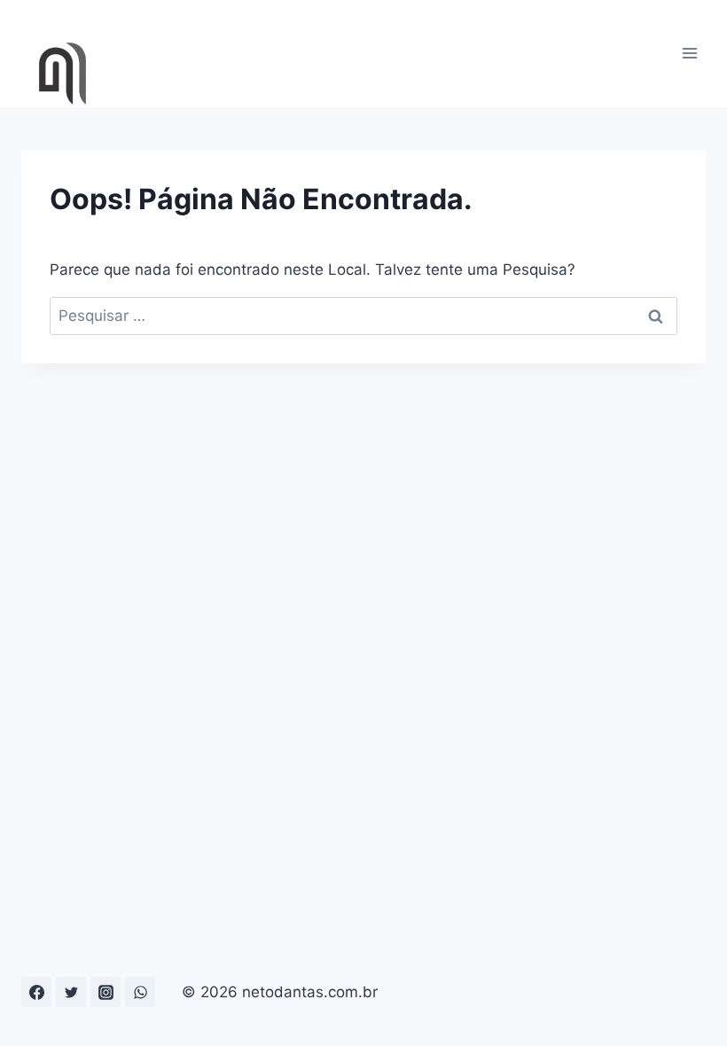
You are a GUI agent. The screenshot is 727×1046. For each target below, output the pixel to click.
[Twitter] (71, 992)
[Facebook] (36, 992)
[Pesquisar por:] (363, 315)
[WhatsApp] (140, 992)
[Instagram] (105, 992)
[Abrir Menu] (689, 53)
